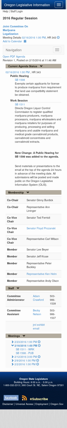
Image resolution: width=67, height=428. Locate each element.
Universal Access (24, 404)
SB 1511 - (25, 349)
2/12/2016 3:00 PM (26, 357)
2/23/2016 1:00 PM (26, 342)
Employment (41, 404)
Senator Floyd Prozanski (41, 228)
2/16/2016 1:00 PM (26, 345)
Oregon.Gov (56, 404)
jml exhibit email (39, 326)
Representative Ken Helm (42, 274)
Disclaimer (7, 404)
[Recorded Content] (58, 37)
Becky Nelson (37, 312)
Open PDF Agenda (14, 56)
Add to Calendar (12, 41)
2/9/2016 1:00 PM (25, 360)
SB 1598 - (25, 353)
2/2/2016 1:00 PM (25, 364)
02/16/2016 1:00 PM (34, 37)
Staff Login (16, 11)
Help (5, 11)
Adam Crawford (38, 298)
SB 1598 (20, 80)
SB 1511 (20, 104)
